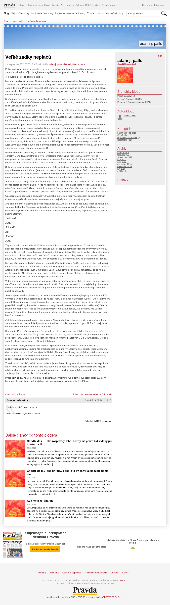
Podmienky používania (96, 572)
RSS (160, 56)
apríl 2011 (121, 162)
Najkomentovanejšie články (70, 13)
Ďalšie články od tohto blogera (31, 435)
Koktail (47, 5)
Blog (6, 13)
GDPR (125, 572)
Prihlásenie (159, 5)
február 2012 (123, 155)
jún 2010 (121, 169)
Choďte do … (123, 135)
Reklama (54, 572)
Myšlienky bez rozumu (74, 64)
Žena (63, 5)
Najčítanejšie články (42, 13)
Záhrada (80, 5)
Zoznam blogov (95, 13)
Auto (41, 5)
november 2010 (124, 166)
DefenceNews (108, 5)
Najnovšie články (20, 13)
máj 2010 (121, 171)
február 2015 (123, 152)
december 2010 (124, 164)
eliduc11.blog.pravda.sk (126, 64)
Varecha (70, 5)
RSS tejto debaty (104, 421)
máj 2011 (121, 159)
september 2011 (124, 157)
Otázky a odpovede (71, 572)
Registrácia (147, 5)
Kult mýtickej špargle (16, 394)
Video (97, 5)
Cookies (115, 572)
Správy (23, 5)
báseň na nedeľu (125, 133)
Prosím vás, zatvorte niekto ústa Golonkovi (92, 394)
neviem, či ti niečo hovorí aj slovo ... (23, 407)
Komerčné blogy (114, 13)
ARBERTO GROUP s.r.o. (112, 597)
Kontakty (42, 572)
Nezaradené (123, 140)
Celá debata (90, 421)
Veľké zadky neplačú (37, 21)
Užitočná (89, 5)
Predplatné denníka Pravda (45, 549)
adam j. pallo (18, 21)
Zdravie (55, 5)
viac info (123, 580)
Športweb (32, 5)
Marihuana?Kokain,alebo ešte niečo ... (24, 413)
